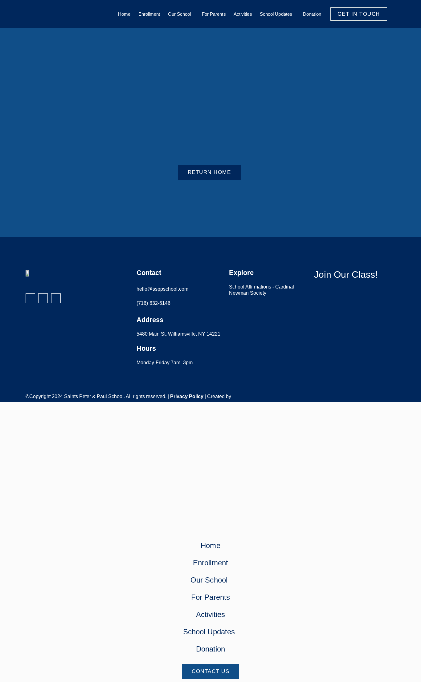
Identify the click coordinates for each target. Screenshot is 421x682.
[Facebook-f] (30, 298)
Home (124, 14)
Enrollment (149, 14)
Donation (312, 14)
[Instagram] (43, 298)
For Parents (214, 14)
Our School (179, 14)
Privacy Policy (186, 396)
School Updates (276, 14)
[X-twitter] (56, 298)
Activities (243, 14)
